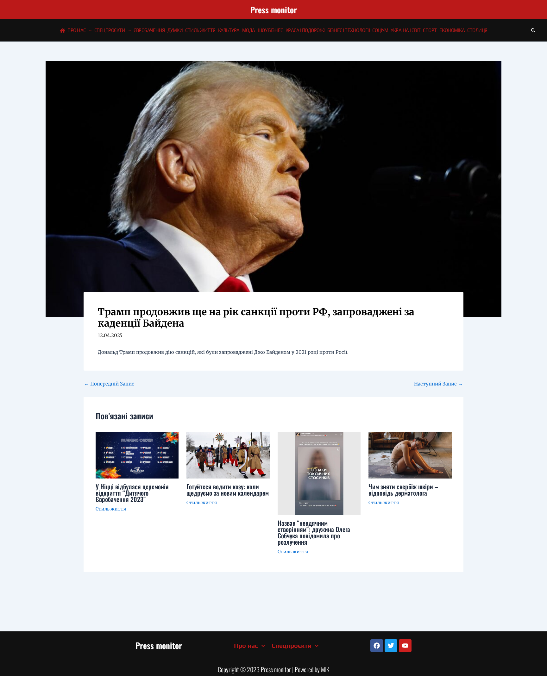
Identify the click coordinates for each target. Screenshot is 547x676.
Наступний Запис (438, 383)
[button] (89, 30)
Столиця (477, 30)
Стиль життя (200, 30)
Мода (248, 30)
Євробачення (149, 30)
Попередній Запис (109, 383)
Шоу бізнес (270, 30)
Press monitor (273, 9)
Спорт (430, 30)
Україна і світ (405, 30)
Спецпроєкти (109, 30)
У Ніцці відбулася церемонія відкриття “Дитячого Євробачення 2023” (132, 493)
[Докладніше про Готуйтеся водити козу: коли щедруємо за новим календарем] (228, 455)
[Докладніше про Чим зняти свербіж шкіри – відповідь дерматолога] (410, 455)
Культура (229, 30)
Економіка (452, 30)
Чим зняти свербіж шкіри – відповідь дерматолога (403, 490)
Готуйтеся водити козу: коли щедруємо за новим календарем (227, 490)
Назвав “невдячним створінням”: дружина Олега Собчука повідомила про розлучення (314, 532)
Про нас (76, 30)
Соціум (380, 30)
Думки (175, 30)
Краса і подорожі (305, 30)
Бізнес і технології (348, 30)
